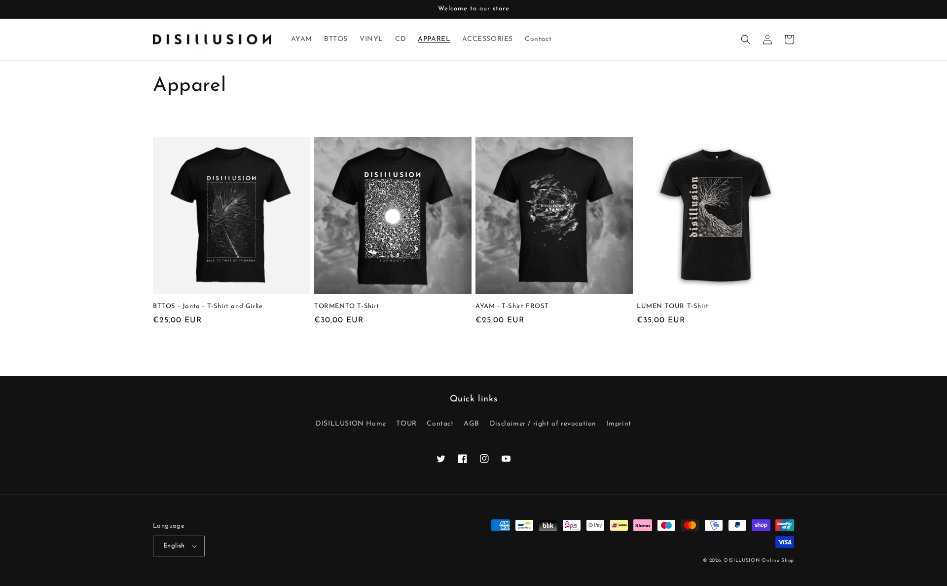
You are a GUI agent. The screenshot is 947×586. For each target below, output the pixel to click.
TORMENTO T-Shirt (346, 306)
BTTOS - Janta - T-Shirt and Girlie (207, 306)
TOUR (406, 424)
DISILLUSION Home (351, 424)
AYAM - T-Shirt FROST (512, 306)
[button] (746, 39)
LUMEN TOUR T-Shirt (673, 306)
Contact (440, 424)
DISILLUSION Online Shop (759, 560)
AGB (471, 424)
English (174, 546)
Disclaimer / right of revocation (543, 424)
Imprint (619, 424)
